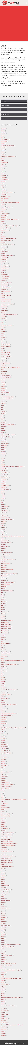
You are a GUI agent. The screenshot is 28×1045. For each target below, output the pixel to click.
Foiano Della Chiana (6, 436)
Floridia (3, 430)
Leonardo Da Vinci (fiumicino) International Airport (12, 537)
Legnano (3, 534)
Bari (2, 200)
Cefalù (2, 322)
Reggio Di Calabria (6, 786)
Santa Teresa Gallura (6, 862)
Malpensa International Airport (9, 573)
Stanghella (4, 917)
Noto (2, 647)
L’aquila (3, 561)
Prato (2, 767)
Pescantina (4, 708)
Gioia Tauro (4, 474)
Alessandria (4, 141)
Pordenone (4, 744)
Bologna (3, 223)
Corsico (3, 382)
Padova (3, 681)
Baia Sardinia (4, 198)
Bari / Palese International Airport (10, 202)
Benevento (4, 215)
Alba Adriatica (5, 139)
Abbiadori (3, 128)
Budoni (3, 249)
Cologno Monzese (5, 363)
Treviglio (3, 959)
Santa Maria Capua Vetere (8, 856)
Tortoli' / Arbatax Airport (7, 946)
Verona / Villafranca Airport (8, 1005)
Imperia (3, 496)
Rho (2, 793)
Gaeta (2, 458)
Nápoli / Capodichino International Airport (12, 660)
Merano (3, 599)
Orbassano (4, 668)
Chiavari (3, 331)
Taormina (3, 921)
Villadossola (4, 1022)
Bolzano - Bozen (5, 227)
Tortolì (2, 949)
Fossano (3, 451)
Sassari (3, 872)
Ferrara (3, 420)
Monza (3, 635)
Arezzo (3, 171)
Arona (2, 173)
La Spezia (3, 512)
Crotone (3, 390)
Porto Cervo (4, 746)
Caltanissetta (4, 257)
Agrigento (3, 133)
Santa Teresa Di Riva (6, 860)
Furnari (3, 455)
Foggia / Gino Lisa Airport (8, 434)
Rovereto (3, 822)
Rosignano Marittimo (6, 813)
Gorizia (3, 483)
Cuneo (2, 394)
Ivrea (2, 502)
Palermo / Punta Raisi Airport (9, 689)
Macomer (3, 567)
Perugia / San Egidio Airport (8, 704)
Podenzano (4, 733)
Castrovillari (4, 310)
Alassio (3, 135)
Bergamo (3, 217)
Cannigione (4, 274)
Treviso (3, 961)
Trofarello (3, 972)
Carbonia (3, 280)
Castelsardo (4, 308)
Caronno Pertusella (6, 287)
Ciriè (2, 350)
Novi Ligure (4, 656)
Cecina (3, 320)
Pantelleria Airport (6, 694)
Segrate (3, 883)
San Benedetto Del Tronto (8, 832)
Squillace (3, 915)
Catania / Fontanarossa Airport (9, 314)
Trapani (3, 953)
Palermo (3, 687)
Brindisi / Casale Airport (7, 244)
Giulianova (4, 479)
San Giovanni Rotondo (7, 841)
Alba (2, 137)
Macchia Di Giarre (5, 563)
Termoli (3, 929)
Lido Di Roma (4, 540)
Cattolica (3, 318)
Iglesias (3, 491)
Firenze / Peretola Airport (8, 424)
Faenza (3, 413)
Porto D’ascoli (4, 748)
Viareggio (3, 1008)
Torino (2, 942)
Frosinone (3, 453)
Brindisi (3, 242)
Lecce (2, 529)
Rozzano (3, 826)
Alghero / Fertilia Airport (7, 145)
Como (2, 369)
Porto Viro (3, 755)
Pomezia (3, 738)
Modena (3, 613)
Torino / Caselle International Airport (10, 944)
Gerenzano (4, 468)
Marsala (3, 588)
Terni (2, 932)
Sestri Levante (5, 891)
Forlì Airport (4, 445)
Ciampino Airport (5, 344)
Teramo (3, 927)
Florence (3, 428)
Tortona (3, 951)
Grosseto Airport (5, 489)
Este (2, 409)
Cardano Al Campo (6, 282)
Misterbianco (4, 611)
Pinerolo (3, 721)
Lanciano (3, 521)
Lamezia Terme (5, 517)
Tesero (2, 936)
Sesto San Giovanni (6, 889)
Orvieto (3, 677)
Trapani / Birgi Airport (7, 955)
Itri (2, 500)
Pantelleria (4, 692)
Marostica (3, 586)
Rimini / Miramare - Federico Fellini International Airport (14, 800)
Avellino (3, 187)
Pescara (3, 711)
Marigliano (4, 580)
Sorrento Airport (5, 908)
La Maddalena (5, 510)
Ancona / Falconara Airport (8, 156)
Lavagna (3, 527)
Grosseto (3, 487)
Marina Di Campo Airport (7, 582)
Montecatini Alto (5, 624)
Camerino (3, 261)
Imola (2, 493)
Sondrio (3, 902)
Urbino (3, 982)
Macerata (3, 565)
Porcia (2, 742)
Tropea (3, 974)
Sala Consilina (5, 828)
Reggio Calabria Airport (7, 784)
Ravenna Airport (5, 782)
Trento (2, 957)
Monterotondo (4, 630)
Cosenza (3, 386)
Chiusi (2, 339)
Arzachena (4, 175)
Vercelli (3, 1001)
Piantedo (3, 719)
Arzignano (3, 177)
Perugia (3, 702)
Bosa (2, 232)
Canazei (3, 270)
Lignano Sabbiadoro (6, 542)
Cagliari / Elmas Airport (7, 255)
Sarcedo (3, 868)
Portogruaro (4, 757)
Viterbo (3, 1031)
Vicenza (3, 1012)
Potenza (3, 759)
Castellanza (4, 306)
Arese (2, 168)
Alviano (3, 149)
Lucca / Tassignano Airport (8, 559)
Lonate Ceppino (5, 554)
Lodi (2, 550)
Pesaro (3, 706)
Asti (2, 183)
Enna (2, 407)
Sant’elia (3, 864)
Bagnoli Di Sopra (5, 196)
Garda (2, 460)
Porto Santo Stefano (6, 752)
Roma (2, 809)
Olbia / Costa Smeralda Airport (9, 664)
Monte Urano (4, 622)
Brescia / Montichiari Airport (8, 238)
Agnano (3, 130)
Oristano (3, 670)
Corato (3, 373)
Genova (3, 464)
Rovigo (3, 824)
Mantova (3, 578)
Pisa (2, 725)
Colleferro (3, 361)
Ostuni (3, 679)
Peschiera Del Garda (6, 715)
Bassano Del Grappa (6, 206)
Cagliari (3, 253)
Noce (2, 641)
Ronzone (3, 811)
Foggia (3, 432)
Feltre (2, 417)
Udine (2, 976)
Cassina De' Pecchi (6, 295)
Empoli (3, 405)
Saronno (3, 870)
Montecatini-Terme (6, 626)
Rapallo (3, 778)
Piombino (3, 723)
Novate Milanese (5, 651)
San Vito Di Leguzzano (7, 851)
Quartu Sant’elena (6, 771)
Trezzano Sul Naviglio (6, 965)
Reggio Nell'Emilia (5, 788)
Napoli (3, 639)
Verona (3, 1003)
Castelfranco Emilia (6, 299)
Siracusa (3, 898)
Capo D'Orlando (5, 276)
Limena (3, 544)
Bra (2, 234)
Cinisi (2, 348)
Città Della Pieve (5, 352)
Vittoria (3, 1033)
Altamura (3, 147)
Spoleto (3, 913)
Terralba (3, 934)
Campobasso (4, 263)
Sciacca (3, 881)
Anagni (3, 152)
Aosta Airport (4, 162)
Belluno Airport (5, 213)
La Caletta (4, 508)
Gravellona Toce (5, 485)
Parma (2, 696)
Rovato (3, 820)
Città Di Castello (5, 354)
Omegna (3, 666)
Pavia (2, 700)
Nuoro (2, 658)
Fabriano (3, 411)
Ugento (3, 980)
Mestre (3, 605)
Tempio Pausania (5, 925)
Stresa (2, 919)
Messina (3, 603)
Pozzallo (3, 761)
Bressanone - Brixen (6, 240)
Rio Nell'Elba (4, 803)
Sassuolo (3, 875)
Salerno (3, 830)
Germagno (3, 470)
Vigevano (3, 1020)
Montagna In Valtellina (7, 620)
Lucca (2, 556)
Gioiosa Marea (5, 477)
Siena (2, 896)
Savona (3, 877)
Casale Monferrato (6, 291)
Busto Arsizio (4, 251)
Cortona (3, 384)
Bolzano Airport (5, 230)
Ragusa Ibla (4, 776)
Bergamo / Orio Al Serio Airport (9, 219)
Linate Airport (4, 546)
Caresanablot (4, 284)
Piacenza (3, 717)
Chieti (2, 335)
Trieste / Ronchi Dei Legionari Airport (11, 970)
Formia (3, 449)
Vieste (2, 1016)
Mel (2, 597)
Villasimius (4, 1027)
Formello (3, 447)
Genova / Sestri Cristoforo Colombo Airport (12, 466)
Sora (2, 904)
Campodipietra (5, 266)
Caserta (3, 293)
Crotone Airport (5, 392)
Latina (2, 523)
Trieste (3, 967)
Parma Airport (4, 698)
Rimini (3, 797)
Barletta (3, 204)
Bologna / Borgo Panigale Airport (10, 225)
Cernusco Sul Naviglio (7, 325)
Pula (2, 769)
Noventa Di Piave (5, 654)
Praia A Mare (4, 765)
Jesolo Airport (4, 506)
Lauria (2, 525)
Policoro (3, 736)
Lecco (2, 531)
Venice (3, 999)
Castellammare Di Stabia (7, 304)
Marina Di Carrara (5, 584)
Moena (3, 618)
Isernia (3, 498)
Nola (2, 645)
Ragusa (3, 774)
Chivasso (3, 342)
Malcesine (3, 571)
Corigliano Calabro (6, 375)
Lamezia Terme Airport (7, 519)
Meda (2, 594)
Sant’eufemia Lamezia (7, 866)
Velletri (3, 995)
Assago (3, 181)
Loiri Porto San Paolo (6, 552)
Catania (3, 312)
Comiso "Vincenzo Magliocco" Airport (11, 367)
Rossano (3, 818)
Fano (2, 415)
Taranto (3, 923)
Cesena (3, 329)
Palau (2, 685)
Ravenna (3, 780)
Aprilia (3, 164)
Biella (2, 221)
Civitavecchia (4, 358)
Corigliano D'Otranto (6, 377)
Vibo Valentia (4, 1010)
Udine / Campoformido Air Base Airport (11, 978)
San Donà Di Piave (6, 837)
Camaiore (3, 259)
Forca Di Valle (4, 443)
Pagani (3, 683)
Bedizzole (3, 209)
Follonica (3, 441)
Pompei (3, 740)
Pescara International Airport (8, 713)
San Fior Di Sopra (5, 839)
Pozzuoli (3, 763)
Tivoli (2, 940)
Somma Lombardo (6, 900)
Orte (2, 675)
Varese (3, 991)
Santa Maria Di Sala (6, 858)
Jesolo (2, 504)
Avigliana (3, 194)
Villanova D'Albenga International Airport (12, 1024)
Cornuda (3, 379)
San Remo (3, 847)
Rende (2, 790)
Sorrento (3, 906)
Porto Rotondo (5, 750)
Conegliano (4, 371)
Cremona (3, 388)
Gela (2, 462)
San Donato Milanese (6, 834)
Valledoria (3, 986)
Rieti (2, 795)
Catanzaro (3, 316)
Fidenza (3, 422)
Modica (3, 616)
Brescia (3, 236)
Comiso (3, 365)
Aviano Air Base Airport (7, 192)
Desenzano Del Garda (6, 399)
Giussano (3, 481)
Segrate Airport (5, 885)
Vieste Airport (4, 1018)
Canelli (3, 272)
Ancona (3, 154)
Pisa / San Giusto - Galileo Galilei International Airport (13, 728)
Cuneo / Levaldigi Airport (8, 396)
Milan (2, 607)
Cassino (3, 297)
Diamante (3, 401)
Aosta (2, 160)
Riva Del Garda (5, 807)
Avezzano (3, 190)
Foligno (3, 439)
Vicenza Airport (5, 1014)
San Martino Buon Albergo (8, 845)
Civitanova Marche (6, 356)
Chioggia (3, 337)
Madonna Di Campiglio (7, 569)
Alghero (3, 143)
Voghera (3, 1035)
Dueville (3, 403)
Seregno (3, 887)
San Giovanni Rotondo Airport (9, 843)
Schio (2, 879)
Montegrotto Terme (6, 628)
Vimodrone (4, 1029)
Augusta (3, 185)
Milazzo (3, 609)
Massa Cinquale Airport (7, 590)
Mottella (3, 637)
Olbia (2, 662)
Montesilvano (4, 632)
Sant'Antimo (4, 854)
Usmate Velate (5, 984)
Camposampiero (5, 268)
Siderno (3, 894)
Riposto (3, 805)
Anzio (2, 158)
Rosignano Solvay (5, 816)
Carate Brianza (5, 278)
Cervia (2, 327)
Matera (3, 592)
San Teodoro (4, 849)
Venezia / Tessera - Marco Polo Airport (11, 997)
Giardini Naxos (5, 472)
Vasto (2, 993)
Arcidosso (3, 166)
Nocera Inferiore (5, 643)
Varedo (3, 989)
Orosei (2, 673)
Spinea (3, 910)
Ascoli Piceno (4, 179)
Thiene (3, 938)
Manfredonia (4, 575)
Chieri (2, 333)
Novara (3, 649)
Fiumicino (3, 426)
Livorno (3, 548)
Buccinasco (4, 247)
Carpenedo (4, 289)
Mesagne (3, 601)
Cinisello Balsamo (5, 346)
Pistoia (3, 731)
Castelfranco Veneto (6, 301)
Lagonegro (4, 515)
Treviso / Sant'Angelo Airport (8, 963)
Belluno (3, 211)
